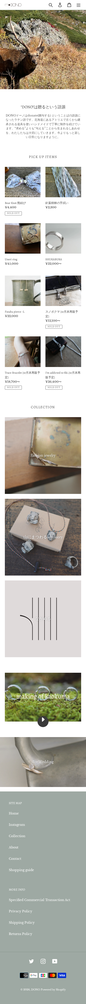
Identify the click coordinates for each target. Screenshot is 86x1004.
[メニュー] (78, 4)
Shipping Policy (22, 923)
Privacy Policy (20, 911)
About (13, 847)
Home (14, 813)
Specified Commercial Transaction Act (39, 900)
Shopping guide (21, 870)
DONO (35, 989)
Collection (17, 836)
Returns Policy (20, 934)
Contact (15, 859)
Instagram (17, 825)
